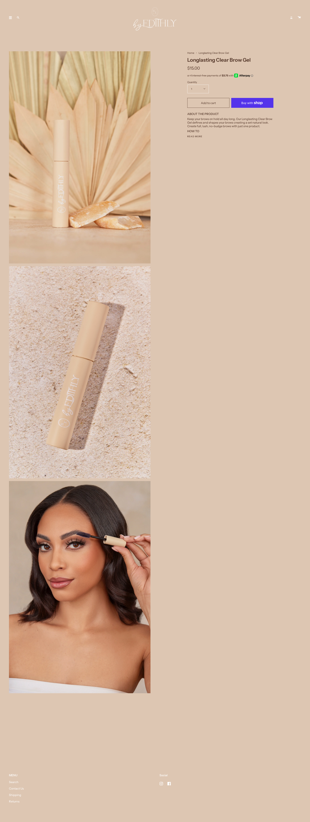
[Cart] (299, 17)
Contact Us (16, 788)
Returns (14, 801)
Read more (195, 136)
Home (190, 53)
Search (13, 782)
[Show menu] (11, 17)
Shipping (15, 795)
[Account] (291, 17)
